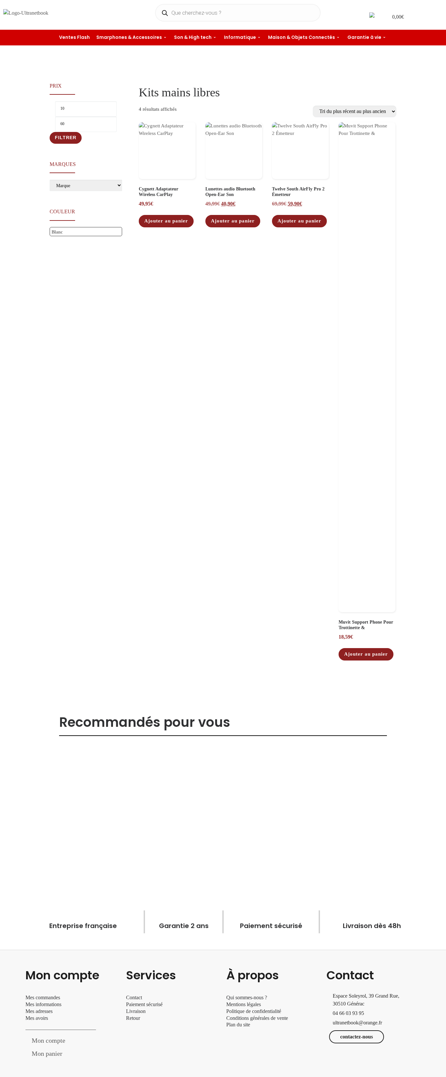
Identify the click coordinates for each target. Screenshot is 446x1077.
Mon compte (48, 1040)
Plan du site (238, 1024)
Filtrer (65, 137)
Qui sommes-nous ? (246, 997)
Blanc (57, 232)
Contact (134, 997)
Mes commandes (42, 997)
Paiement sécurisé (144, 1004)
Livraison (136, 1011)
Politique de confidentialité (253, 1011)
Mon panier (47, 1053)
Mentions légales (243, 1004)
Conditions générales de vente (257, 1018)
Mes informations (43, 1004)
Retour (133, 1018)
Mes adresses (39, 1011)
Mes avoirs (36, 1018)
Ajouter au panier (166, 220)
